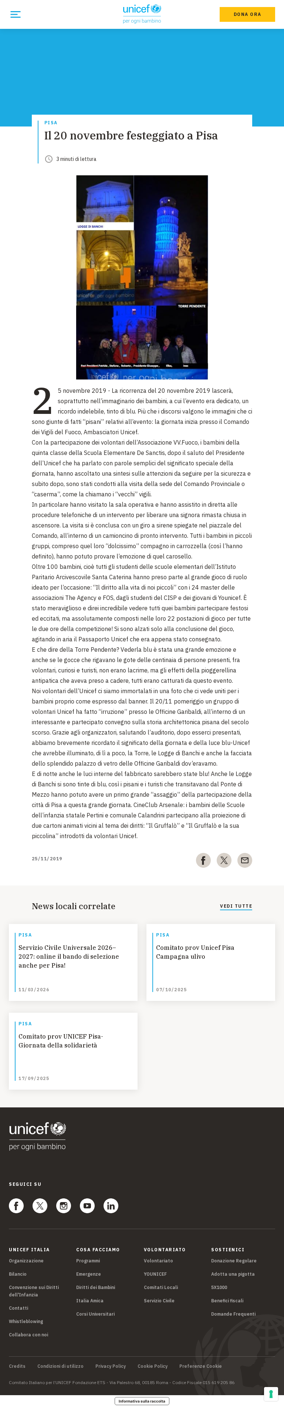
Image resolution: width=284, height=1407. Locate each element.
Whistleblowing (26, 1321)
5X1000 (219, 1287)
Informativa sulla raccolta (142, 1401)
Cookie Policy (153, 1366)
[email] (244, 862)
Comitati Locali (161, 1287)
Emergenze (88, 1274)
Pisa (51, 123)
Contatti (18, 1308)
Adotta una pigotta (233, 1274)
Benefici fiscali (227, 1300)
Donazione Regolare (234, 1260)
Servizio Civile (159, 1300)
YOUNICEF (155, 1274)
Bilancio (18, 1274)
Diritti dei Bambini (95, 1287)
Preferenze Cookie (200, 1366)
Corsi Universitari (95, 1314)
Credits (17, 1366)
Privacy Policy (110, 1366)
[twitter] (224, 862)
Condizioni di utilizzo (60, 1366)
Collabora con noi (28, 1334)
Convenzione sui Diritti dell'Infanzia (34, 1291)
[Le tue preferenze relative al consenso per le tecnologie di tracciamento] (271, 1394)
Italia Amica (90, 1300)
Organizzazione (26, 1260)
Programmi (88, 1260)
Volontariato (158, 1260)
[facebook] (203, 862)
